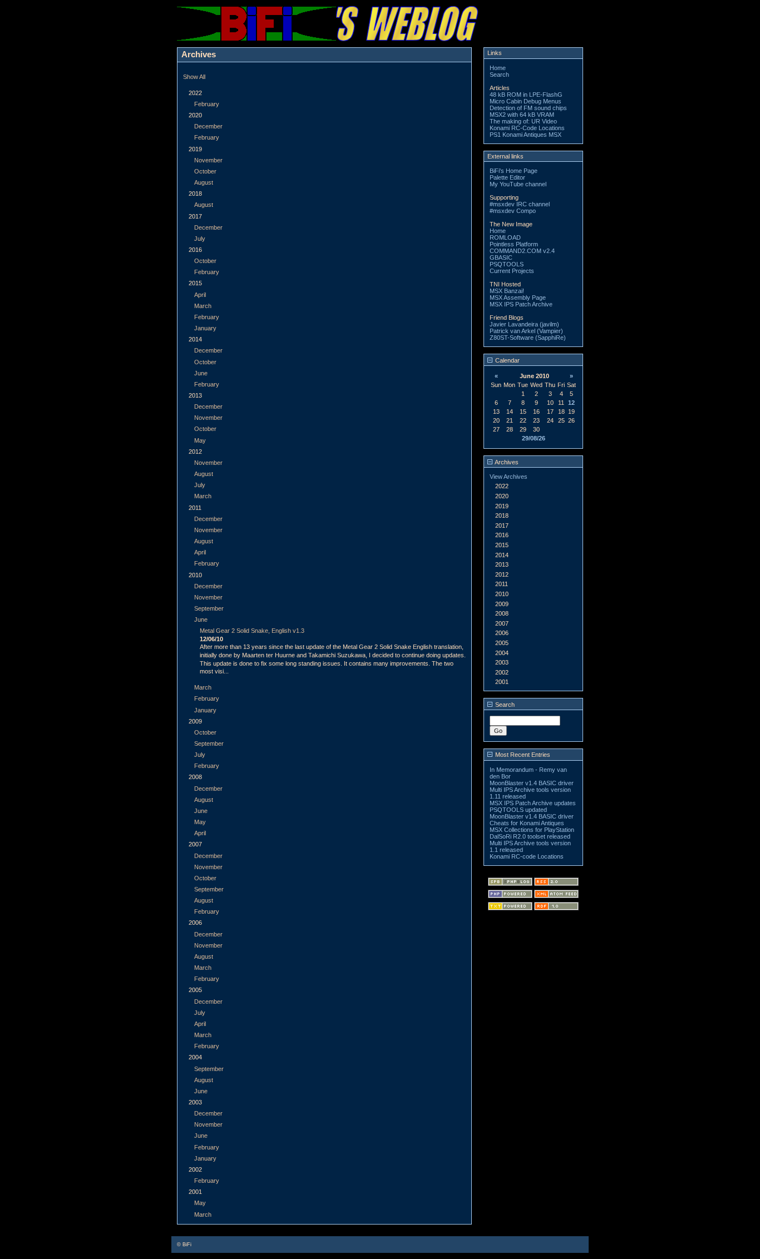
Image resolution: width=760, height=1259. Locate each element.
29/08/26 (533, 438)
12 (571, 402)
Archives (506, 462)
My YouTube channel (518, 184)
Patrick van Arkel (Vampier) (526, 331)
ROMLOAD (505, 237)
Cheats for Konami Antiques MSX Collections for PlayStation (532, 826)
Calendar (506, 360)
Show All (194, 76)
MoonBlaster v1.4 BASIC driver (532, 783)
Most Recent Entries (521, 754)
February (206, 104)
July (199, 238)
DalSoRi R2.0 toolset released (530, 836)
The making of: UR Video (523, 121)
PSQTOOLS (507, 264)
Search (499, 74)
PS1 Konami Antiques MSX (525, 134)
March (202, 306)
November (208, 160)
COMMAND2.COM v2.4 (522, 250)
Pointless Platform (514, 244)
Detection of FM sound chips (528, 108)
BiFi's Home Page (513, 170)
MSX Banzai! (507, 291)
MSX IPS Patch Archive (521, 304)
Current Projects (512, 270)
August (203, 182)
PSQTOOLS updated (518, 809)
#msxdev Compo (513, 210)
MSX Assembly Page (518, 297)
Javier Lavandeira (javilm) (524, 324)
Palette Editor (507, 177)
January (205, 328)
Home (498, 68)
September (209, 608)
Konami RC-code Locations (527, 856)
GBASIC (501, 257)
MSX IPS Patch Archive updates (533, 803)
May (200, 440)
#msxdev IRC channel (520, 204)
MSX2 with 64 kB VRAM (522, 114)
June (201, 373)
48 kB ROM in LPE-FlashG (526, 94)
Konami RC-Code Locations (527, 128)
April (200, 294)
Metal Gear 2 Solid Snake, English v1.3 (252, 630)
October (205, 171)
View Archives (508, 476)
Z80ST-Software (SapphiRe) (528, 337)
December (208, 126)
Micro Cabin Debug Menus (525, 101)
